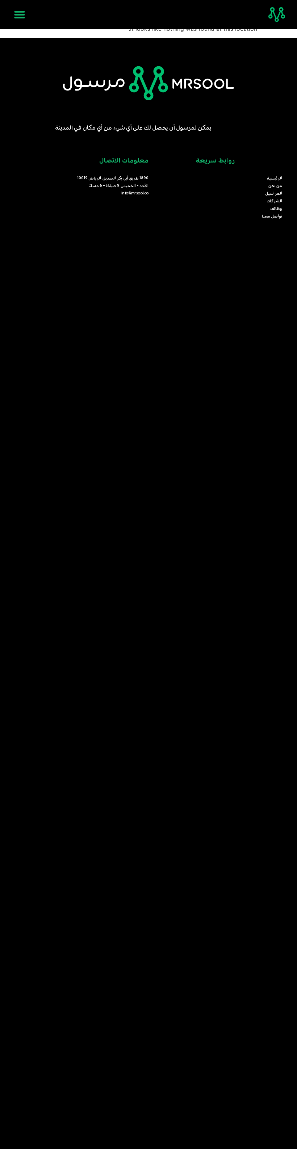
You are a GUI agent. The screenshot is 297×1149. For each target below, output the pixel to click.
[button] (19, 14)
